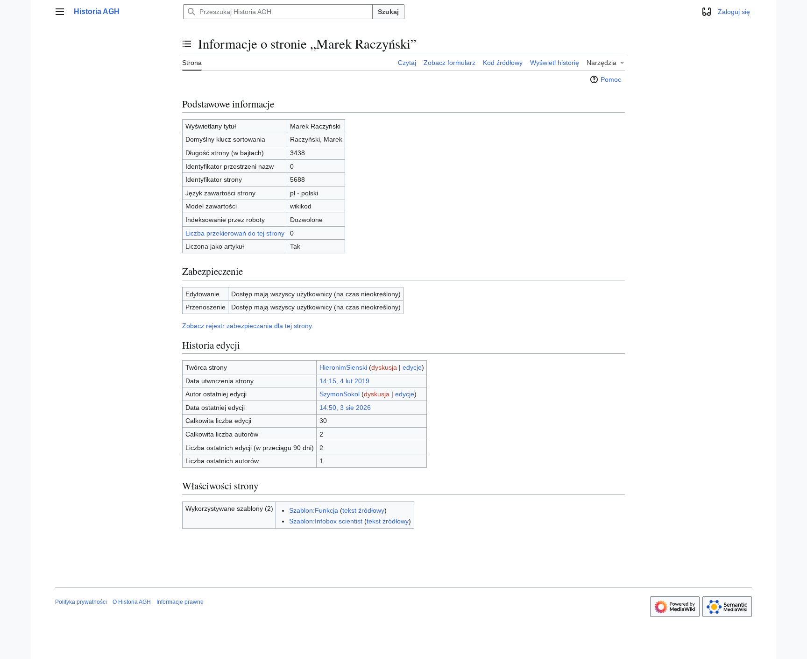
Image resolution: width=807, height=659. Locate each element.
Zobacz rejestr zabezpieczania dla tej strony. (247, 326)
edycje (412, 367)
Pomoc (611, 79)
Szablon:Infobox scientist (325, 521)
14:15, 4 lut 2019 (344, 381)
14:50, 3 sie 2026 (345, 407)
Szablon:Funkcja (313, 510)
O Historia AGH (132, 602)
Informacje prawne (180, 602)
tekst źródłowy (363, 510)
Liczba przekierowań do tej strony (234, 233)
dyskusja (384, 367)
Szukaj (388, 11)
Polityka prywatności (81, 602)
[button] (59, 11)
